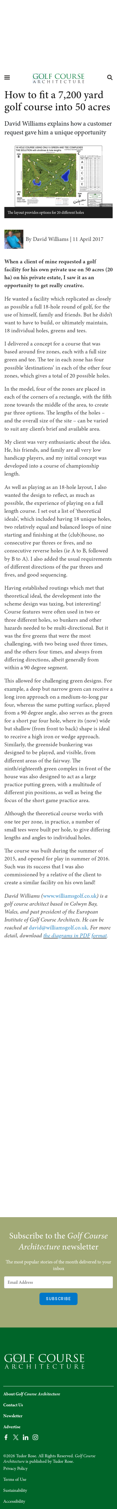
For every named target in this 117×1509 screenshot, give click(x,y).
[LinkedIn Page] (25, 1437)
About (31, 1394)
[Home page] (58, 78)
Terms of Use (14, 1479)
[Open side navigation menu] (7, 77)
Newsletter (12, 1416)
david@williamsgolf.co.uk (58, 927)
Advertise (11, 1427)
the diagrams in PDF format (75, 935)
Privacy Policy (15, 1468)
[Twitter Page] (16, 1437)
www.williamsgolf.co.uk (70, 896)
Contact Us (13, 1405)
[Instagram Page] (35, 1437)
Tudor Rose (63, 1461)
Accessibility (14, 1501)
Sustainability (15, 1490)
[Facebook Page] (6, 1437)
